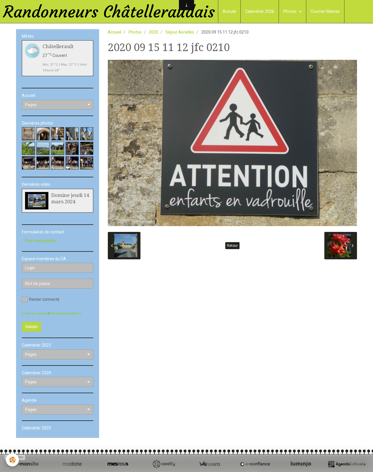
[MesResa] (117, 464)
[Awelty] (163, 464)
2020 (153, 32)
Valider (31, 326)
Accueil (229, 11)
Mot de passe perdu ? (65, 313)
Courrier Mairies (325, 11)
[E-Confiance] (255, 464)
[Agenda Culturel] (346, 464)
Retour (232, 246)
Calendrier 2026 (259, 11)
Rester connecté (44, 299)
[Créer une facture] (209, 464)
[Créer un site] (26, 464)
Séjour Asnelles (180, 32)
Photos (290, 11)
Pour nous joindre (41, 240)
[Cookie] (12, 459)
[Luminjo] (300, 464)
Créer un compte (34, 313)
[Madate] (72, 464)
